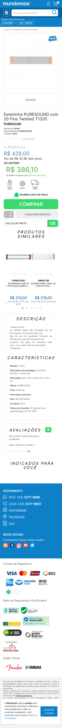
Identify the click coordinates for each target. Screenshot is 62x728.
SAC (12, 524)
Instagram (17, 510)
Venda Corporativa (24, 695)
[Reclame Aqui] (37, 622)
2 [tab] (25, 308)
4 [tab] (34, 308)
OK (53, 223)
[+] (48, 429)
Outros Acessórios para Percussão (21, 29)
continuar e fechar (49, 711)
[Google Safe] (30, 611)
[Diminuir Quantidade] (11, 216)
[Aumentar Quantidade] (11, 213)
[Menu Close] (6, 12)
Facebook (17, 517)
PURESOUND (12, 124)
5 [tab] (38, 308)
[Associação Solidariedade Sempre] (11, 647)
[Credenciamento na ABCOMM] (13, 624)
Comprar (31, 204)
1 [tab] (20, 308)
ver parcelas (11, 162)
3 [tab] (29, 308)
